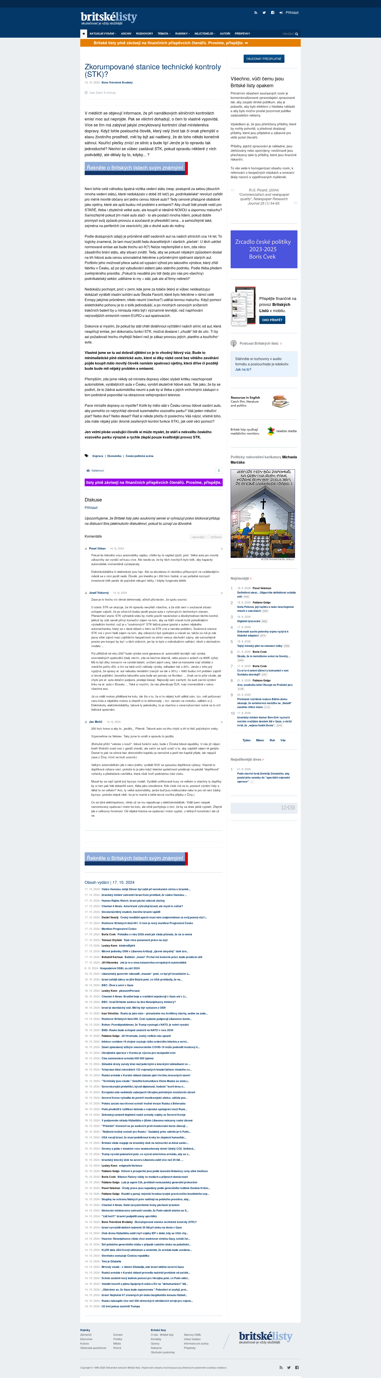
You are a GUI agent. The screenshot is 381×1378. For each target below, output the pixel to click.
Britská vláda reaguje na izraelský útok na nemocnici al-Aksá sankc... (145, 1143)
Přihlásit (292, 12)
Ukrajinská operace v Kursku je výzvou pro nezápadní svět (139, 1053)
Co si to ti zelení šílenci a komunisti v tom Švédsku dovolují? (263, 672)
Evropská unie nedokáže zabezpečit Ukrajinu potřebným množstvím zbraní (148, 1092)
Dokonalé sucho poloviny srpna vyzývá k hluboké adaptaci (263, 633)
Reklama (156, 1348)
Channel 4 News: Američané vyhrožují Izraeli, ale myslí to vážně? (142, 906)
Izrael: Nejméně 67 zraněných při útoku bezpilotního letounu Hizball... (144, 1295)
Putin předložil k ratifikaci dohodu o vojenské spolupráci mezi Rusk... (144, 1109)
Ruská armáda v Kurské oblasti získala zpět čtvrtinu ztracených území (146, 1075)
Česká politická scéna (139, 456)
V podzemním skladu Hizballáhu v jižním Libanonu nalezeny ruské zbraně (147, 1120)
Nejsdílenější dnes (246, 759)
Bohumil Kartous (112, 957)
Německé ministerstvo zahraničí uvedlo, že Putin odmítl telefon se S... (145, 1210)
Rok (272, 740)
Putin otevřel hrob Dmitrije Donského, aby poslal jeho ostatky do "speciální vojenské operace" (263, 777)
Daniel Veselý (110, 917)
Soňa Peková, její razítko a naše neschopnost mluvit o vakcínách (265, 609)
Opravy (155, 1343)
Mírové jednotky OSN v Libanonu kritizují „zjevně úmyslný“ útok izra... (145, 951)
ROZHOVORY (144, 33)
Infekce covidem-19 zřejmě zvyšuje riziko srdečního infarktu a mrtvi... (145, 1041)
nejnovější (198, 537)
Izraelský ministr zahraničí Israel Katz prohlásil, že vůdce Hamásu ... (144, 895)
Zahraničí (86, 1334)
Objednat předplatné (264, 59)
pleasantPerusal (129, 991)
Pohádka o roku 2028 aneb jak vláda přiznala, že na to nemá (155, 934)
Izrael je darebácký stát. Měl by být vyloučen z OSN (134, 1008)
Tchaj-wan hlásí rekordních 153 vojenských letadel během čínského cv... (147, 1069)
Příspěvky (242, 33)
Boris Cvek (109, 934)
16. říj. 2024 (117, 548)
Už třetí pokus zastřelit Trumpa (121, 1306)
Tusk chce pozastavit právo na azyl (146, 940)
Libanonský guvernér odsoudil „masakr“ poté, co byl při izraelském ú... (146, 974)
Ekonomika (114, 456)
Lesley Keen (109, 945)
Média (117, 1343)
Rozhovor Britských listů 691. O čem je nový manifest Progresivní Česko (147, 923)
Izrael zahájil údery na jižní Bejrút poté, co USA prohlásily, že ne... (142, 979)
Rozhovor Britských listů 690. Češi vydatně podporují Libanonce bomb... (147, 1019)
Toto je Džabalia (111, 1261)
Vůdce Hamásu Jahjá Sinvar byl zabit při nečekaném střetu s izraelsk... (146, 889)
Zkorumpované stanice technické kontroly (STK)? (165, 1222)
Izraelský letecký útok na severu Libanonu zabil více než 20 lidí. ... (142, 1160)
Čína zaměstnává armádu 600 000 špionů (127, 1058)
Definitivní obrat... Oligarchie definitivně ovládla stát (266, 594)
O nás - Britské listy (162, 1334)
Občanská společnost (93, 1348)
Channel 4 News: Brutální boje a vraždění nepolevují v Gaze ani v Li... (144, 996)
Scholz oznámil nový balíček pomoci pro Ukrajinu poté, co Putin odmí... (145, 1278)
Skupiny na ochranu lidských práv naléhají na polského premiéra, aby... (146, 1199)
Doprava (97, 456)
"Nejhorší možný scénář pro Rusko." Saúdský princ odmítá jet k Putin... (146, 1132)
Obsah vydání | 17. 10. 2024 (109, 882)
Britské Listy (266, 1338)
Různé (117, 1348)
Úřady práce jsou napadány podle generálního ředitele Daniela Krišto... (166, 1188)
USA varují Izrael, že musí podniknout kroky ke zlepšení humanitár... (144, 1137)
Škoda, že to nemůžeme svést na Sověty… (264, 658)
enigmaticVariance (130, 1165)
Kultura (84, 1343)
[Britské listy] (136, 169)
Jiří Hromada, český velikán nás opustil (146, 1036)
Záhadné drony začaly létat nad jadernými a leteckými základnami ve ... (146, 1064)
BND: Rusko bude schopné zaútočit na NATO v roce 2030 (137, 1030)
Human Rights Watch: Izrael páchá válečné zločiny (133, 901)
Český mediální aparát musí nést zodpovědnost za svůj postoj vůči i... (163, 917)
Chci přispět (272, 320)
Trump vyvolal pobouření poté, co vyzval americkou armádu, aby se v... (146, 1154)
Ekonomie (86, 1339)
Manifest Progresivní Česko (119, 929)
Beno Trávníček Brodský (117, 82)
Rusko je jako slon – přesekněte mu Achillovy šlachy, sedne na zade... (164, 1013)
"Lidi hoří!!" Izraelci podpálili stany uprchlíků (129, 1216)
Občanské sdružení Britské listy (123, 1367)
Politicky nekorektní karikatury (264, 459)
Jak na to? (243, 369)
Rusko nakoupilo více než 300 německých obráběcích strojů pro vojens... (147, 1301)
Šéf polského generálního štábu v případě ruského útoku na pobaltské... (146, 1244)
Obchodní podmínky (163, 1352)
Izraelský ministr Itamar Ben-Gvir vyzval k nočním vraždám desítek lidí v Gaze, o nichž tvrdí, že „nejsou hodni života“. (264, 721)
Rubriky (181, 33)
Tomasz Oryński (112, 940)
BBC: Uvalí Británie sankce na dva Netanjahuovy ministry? (139, 1002)
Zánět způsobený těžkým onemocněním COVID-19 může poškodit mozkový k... (151, 1047)
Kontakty (156, 1339)
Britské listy (111, 19)
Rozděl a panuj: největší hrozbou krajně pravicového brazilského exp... (165, 1194)
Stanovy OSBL (192, 1334)
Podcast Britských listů (259, 343)
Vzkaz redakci (192, 1339)
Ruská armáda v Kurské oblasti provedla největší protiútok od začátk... (146, 1272)
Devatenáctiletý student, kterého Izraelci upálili (131, 912)
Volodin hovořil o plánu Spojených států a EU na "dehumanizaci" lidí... (145, 1284)
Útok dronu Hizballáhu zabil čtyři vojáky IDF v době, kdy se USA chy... (145, 1233)
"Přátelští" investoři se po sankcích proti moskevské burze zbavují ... (145, 1126)
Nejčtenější (240, 578)
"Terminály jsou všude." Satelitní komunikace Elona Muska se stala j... (145, 1081)
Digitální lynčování (252, 621)
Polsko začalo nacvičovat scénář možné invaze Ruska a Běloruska (144, 1103)
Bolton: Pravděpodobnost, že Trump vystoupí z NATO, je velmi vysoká (145, 1025)
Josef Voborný (99, 592)
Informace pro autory (196, 1343)
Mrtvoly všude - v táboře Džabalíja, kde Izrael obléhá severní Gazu (143, 1267)
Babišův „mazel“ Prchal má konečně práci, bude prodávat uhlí (163, 957)
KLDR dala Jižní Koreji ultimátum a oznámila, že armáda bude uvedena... (147, 1250)
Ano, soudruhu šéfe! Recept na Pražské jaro (265, 686)
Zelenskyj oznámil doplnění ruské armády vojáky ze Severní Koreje (144, 1115)
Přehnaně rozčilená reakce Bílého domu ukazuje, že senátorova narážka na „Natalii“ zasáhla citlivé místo (264, 703)
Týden (247, 740)
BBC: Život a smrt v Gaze (117, 985)
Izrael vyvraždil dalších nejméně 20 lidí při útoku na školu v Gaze (142, 1227)
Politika (117, 1339)
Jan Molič (95, 722)
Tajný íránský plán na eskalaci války (263, 646)
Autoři (225, 33)
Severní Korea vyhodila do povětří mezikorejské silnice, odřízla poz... (144, 1098)
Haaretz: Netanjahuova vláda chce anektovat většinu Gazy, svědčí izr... (146, 1239)
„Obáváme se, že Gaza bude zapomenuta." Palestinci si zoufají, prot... (145, 1289)
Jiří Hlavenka (110, 962)
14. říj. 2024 (120, 592)
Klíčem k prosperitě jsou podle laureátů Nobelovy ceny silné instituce (164, 1171)
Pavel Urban (97, 548)
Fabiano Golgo (111, 1036)
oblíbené (216, 537)
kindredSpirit (127, 945)
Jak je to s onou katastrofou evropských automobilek (153, 962)
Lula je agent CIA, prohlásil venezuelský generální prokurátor (159, 1182)
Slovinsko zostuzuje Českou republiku (125, 1256)
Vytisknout (97, 470)
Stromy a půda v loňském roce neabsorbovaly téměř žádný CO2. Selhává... (148, 1148)
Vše (283, 740)
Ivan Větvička (110, 1013)
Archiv (126, 33)
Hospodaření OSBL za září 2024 (120, 968)
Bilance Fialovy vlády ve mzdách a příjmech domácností (153, 1177)
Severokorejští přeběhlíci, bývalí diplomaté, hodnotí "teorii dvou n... (143, 1086)
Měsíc (260, 740)
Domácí (118, 1334)
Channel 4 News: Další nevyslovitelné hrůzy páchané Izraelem (140, 1205)
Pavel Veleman (111, 1188)
